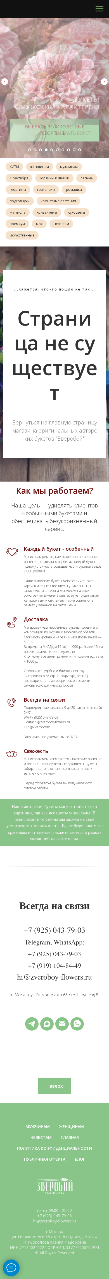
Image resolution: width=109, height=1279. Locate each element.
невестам (61, 223)
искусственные (22, 235)
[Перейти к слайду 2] (35, 149)
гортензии (46, 189)
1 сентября (19, 178)
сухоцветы (76, 212)
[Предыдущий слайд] (4, 81)
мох (39, 223)
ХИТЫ (14, 166)
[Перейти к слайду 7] (62, 149)
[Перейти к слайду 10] (79, 149)
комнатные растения (58, 201)
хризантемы (47, 212)
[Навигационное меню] (99, 9)
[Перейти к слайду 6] (57, 149)
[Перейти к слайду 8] (68, 149)
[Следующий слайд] (104, 81)
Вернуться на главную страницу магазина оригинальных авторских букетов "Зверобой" (54, 952)
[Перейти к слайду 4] (46, 149)
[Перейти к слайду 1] (29, 149)
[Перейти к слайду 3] (40, 149)
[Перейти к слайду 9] (74, 149)
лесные (86, 178)
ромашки (74, 189)
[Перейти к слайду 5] (51, 149)
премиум (17, 223)
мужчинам (69, 166)
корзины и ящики (54, 178)
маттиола (17, 212)
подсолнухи (20, 201)
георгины (18, 189)
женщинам (39, 166)
